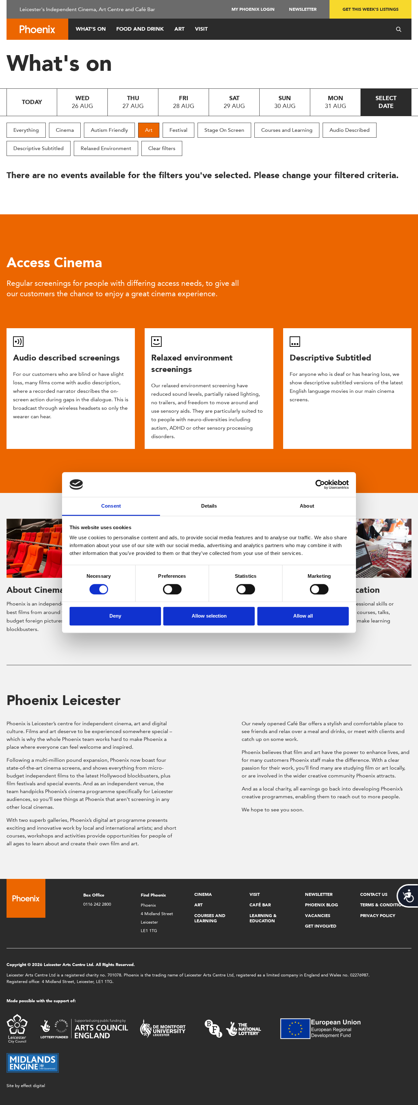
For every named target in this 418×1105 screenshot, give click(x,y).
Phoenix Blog (321, 904)
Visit (201, 29)
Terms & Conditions (384, 904)
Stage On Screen (224, 130)
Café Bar (260, 904)
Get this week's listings (370, 9)
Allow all (303, 616)
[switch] (172, 589)
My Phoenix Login (253, 9)
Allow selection (209, 616)
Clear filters (161, 148)
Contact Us (373, 894)
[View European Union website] (324, 1028)
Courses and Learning (287, 130)
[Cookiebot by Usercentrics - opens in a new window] (320, 484)
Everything (26, 130)
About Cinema (35, 590)
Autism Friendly (109, 130)
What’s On (91, 29)
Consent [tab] (111, 506)
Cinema (65, 130)
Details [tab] (209, 506)
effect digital (33, 1085)
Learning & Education (263, 918)
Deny (115, 616)
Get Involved (320, 926)
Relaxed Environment (106, 148)
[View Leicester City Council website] (17, 1028)
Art (179, 29)
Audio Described (350, 130)
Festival (178, 130)
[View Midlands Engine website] (33, 1062)
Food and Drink (140, 29)
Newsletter (302, 9)
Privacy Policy (377, 915)
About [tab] (307, 506)
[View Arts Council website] (84, 1028)
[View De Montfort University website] (163, 1028)
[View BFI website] (233, 1028)
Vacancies (317, 915)
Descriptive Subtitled (38, 148)
